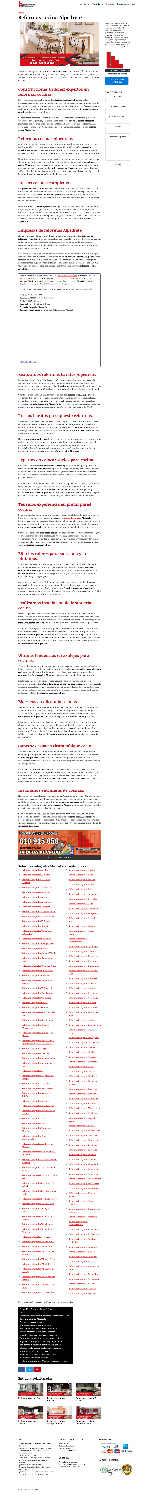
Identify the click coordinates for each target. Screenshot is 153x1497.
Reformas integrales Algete (34, 897)
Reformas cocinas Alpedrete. (32, 1319)
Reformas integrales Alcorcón (36, 892)
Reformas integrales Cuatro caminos (81, 932)
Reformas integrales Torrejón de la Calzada (38, 1218)
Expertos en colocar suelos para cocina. (38, 1335)
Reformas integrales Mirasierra (83, 978)
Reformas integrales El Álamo (36, 874)
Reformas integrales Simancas (83, 1247)
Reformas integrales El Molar (36, 1083)
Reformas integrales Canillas (82, 1159)
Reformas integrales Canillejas (83, 1256)
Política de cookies (66, 1446)
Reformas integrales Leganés (35, 1048)
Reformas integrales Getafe (34, 1002)
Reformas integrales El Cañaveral (84, 1234)
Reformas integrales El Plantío (83, 993)
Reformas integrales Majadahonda (38, 1058)
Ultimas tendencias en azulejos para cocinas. (40, 1348)
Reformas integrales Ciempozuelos (38, 943)
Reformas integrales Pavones (82, 1103)
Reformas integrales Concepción (84, 1140)
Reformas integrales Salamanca (84, 894)
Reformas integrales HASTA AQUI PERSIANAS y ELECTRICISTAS (38, 1042)
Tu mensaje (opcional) (118, 136)
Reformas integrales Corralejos (83, 1274)
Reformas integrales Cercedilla (36, 938)
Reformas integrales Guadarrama (37, 1020)
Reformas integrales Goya (81, 903)
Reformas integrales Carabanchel (84, 1042)
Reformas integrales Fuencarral (84, 956)
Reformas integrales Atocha (82, 870)
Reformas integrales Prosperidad (84, 913)
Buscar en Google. (28, 361)
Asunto (118, 126)
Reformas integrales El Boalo (36, 921)
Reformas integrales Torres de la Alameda (37, 1230)
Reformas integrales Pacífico (82, 879)
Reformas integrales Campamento (85, 1025)
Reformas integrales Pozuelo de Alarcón (36, 1130)
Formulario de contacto (69, 1462)
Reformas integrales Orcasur (82, 1071)
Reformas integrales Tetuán (82, 926)
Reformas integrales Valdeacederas (78, 940)
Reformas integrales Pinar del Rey (85, 1164)
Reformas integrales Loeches (35, 1053)
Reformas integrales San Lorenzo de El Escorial (39, 1169)
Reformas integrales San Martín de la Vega (39, 1177)
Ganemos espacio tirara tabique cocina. (38, 1354)
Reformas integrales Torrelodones (38, 1224)
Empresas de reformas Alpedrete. (35, 1325)
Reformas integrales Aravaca (82, 1002)
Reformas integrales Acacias (82, 1283)
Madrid (83, 4)
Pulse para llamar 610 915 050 (117, 80)
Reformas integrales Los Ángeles (84, 1183)
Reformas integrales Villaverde (83, 1174)
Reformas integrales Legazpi (82, 1293)
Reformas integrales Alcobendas (37, 887)
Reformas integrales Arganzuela (84, 1279)
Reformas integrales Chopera (82, 1288)
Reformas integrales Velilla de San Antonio (38, 1253)
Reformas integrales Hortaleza (83, 1150)
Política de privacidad (68, 1448)
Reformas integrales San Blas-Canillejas (83, 1240)
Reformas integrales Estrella (82, 884)
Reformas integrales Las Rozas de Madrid (37, 1145)
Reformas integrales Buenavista (84, 1061)
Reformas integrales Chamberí (83, 951)
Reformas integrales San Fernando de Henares (39, 1161)
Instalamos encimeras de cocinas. (35, 1357)
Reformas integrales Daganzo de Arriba (37, 982)
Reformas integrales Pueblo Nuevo (85, 1130)
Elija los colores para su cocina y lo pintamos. (41, 1341)
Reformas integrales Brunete (35, 926)
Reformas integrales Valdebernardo (78, 1223)
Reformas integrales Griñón (35, 1007)
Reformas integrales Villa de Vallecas (82, 1195)
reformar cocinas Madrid (30, 278)
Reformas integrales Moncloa (82, 983)
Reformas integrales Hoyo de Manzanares (35, 1026)
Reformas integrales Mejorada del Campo (38, 1077)
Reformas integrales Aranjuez (36, 906)
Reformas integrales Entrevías (83, 1089)
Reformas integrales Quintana (83, 1135)
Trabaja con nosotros (126, 4)
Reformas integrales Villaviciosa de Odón (38, 1286)
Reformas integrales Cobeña (35, 948)
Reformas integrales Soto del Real (38, 1203)
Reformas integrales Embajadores (38, 1292)
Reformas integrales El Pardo (82, 961)
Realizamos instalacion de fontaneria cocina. (40, 1344)
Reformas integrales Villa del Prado (38, 1259)
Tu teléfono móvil (117, 106)
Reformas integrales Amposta (83, 1251)
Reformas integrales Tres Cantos (37, 1237)
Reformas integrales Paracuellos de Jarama (38, 1112)
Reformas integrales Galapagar (36, 998)
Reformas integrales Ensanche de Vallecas (84, 1210)
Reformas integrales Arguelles (83, 988)
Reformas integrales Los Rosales (84, 1188)
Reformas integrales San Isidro (83, 1052)
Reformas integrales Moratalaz (83, 1098)
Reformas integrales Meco (34, 1071)
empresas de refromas (67, 275)
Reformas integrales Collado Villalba (39, 953)
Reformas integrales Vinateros (83, 1113)
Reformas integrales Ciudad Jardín (82, 920)
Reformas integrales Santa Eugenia (81, 1202)
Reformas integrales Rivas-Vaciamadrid (34, 1137)
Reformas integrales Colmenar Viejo (39, 966)
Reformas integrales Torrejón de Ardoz (37, 1210)
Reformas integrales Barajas (82, 1261)
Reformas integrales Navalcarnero (38, 1106)
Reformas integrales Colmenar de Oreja (37, 959)
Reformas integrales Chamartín (83, 908)
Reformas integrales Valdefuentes (84, 1169)
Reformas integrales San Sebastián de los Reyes (39, 1192)
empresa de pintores (71, 518)
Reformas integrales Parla (34, 1118)
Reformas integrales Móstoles (36, 1101)
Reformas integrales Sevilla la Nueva (39, 1199)
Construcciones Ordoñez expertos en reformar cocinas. (45, 1315)
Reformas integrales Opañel (82, 1047)
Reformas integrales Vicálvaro (83, 1216)
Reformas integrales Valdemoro (37, 1246)
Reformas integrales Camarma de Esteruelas (38, 932)
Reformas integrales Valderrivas (84, 1229)
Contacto (110, 4)
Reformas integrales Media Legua (84, 1108)
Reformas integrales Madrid (35, 870)
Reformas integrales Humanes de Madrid (37, 1034)
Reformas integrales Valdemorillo (38, 1241)
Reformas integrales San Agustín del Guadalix (39, 1153)
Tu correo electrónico (118, 116)
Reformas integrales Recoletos (83, 899)
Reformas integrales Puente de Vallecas (83, 1082)
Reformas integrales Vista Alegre (84, 1057)
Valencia (96, 4)
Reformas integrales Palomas (82, 1154)
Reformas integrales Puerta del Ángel (83, 1014)
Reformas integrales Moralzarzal (37, 1088)
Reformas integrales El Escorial (37, 988)
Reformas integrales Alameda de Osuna (84, 1268)
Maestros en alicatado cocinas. (33, 1351)
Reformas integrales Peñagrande (84, 966)
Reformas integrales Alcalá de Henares (36, 881)
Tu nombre (117, 96)
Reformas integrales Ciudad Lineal (82, 1119)
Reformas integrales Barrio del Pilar (83, 972)
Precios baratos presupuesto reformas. (37, 1331)
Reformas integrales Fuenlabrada (38, 993)
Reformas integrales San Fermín (84, 1076)
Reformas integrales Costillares (83, 1145)
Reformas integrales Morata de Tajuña (36, 1095)
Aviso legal (63, 1443)
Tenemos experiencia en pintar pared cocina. (40, 1338)
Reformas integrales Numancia (83, 1093)
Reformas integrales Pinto (34, 1123)
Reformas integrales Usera (81, 1066)
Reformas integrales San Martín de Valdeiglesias (38, 1184)
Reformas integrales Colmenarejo (37, 970)
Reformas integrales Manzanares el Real (38, 1064)
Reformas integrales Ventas (82, 1125)
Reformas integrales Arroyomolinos (38, 916)
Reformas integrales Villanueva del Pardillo (38, 1278)
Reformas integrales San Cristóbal (85, 1178)
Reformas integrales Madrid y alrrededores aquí (45, 1361)
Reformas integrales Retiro (81, 874)
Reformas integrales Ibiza (81, 889)
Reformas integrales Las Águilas (84, 1037)
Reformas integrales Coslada (35, 975)
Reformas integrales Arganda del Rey (39, 911)
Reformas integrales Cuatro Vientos (81, 1031)
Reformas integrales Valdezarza (83, 998)
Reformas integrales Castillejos (83, 946)
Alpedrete (53, 283)
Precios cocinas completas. (32, 1322)
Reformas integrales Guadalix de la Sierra (38, 1014)
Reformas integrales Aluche (82, 1020)
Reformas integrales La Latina (83, 1007)
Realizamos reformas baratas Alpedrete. (38, 1328)
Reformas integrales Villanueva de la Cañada (39, 1270)
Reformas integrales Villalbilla (36, 1264)
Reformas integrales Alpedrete (36, 902)
